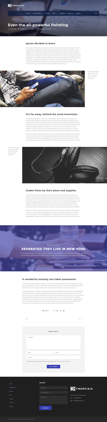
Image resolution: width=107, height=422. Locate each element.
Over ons (70, 13)
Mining (44, 29)
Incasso (47, 13)
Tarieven (62, 13)
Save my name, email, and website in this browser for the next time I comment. (49, 361)
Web (53, 13)
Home (28, 13)
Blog (32, 29)
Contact (78, 13)
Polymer (48, 29)
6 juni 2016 (13, 29)
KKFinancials (23, 29)
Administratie (37, 13)
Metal (39, 29)
